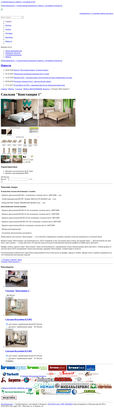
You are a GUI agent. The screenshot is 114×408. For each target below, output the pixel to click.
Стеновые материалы (13, 55)
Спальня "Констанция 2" (17, 291)
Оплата (8, 29)
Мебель (8, 57)
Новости (8, 41)
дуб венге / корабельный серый (20, 327)
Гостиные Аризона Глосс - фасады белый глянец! (32, 81)
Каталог (8, 25)
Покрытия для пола (12, 53)
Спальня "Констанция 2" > (11, 262)
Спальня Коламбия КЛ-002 (18, 319)
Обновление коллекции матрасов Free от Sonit (31, 74)
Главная (8, 21)
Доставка (8, 33)
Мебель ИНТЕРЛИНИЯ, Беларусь (37, 89)
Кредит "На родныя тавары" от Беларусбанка (31, 70)
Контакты (9, 37)
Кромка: (8, 173)
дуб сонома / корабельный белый (21, 324)
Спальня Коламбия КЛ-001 (18, 351)
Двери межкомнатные (13, 51)
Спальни (18, 89)
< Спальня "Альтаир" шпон (11, 260)
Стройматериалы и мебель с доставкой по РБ (18, 2)
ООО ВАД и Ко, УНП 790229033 (60, 404)
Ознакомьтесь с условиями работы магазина (96, 13)
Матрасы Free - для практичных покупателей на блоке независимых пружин (43, 78)
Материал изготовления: (14, 171)
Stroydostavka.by (7, 404)
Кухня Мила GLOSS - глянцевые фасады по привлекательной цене (39, 85)
